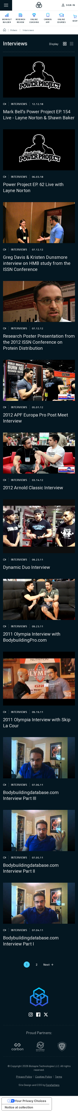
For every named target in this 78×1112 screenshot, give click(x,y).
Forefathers (52, 1084)
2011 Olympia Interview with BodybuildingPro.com (31, 637)
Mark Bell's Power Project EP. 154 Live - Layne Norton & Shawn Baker (39, 115)
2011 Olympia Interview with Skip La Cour (36, 723)
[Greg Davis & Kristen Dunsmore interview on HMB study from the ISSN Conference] (39, 222)
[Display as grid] (65, 44)
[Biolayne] (39, 5)
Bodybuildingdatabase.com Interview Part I (31, 941)
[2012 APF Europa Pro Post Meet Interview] (39, 380)
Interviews (19, 104)
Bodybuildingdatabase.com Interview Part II (31, 868)
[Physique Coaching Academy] (62, 1046)
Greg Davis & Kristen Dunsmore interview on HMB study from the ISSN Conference (36, 263)
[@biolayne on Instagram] (30, 1015)
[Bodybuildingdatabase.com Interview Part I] (39, 903)
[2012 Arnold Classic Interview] (39, 453)
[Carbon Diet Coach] (17, 1046)
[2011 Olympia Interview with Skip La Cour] (39, 679)
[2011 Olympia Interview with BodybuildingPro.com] (39, 599)
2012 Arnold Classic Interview (33, 488)
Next (46, 964)
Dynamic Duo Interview (26, 568)
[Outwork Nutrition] (40, 1046)
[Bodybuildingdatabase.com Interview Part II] (39, 830)
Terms (58, 1076)
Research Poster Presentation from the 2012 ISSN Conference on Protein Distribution (39, 342)
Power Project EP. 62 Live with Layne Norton (33, 188)
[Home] (4, 30)
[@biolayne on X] (46, 1015)
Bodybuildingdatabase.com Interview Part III (31, 796)
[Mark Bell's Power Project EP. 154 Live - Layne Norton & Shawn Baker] (39, 77)
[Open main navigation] (6, 5)
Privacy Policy (24, 1076)
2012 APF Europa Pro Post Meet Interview (35, 418)
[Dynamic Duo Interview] (39, 526)
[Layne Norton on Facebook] (38, 1015)
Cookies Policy (43, 1076)
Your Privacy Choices (30, 1101)
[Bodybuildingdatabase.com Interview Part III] (39, 757)
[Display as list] (71, 44)
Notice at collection (19, 1107)
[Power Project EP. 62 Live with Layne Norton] (39, 149)
